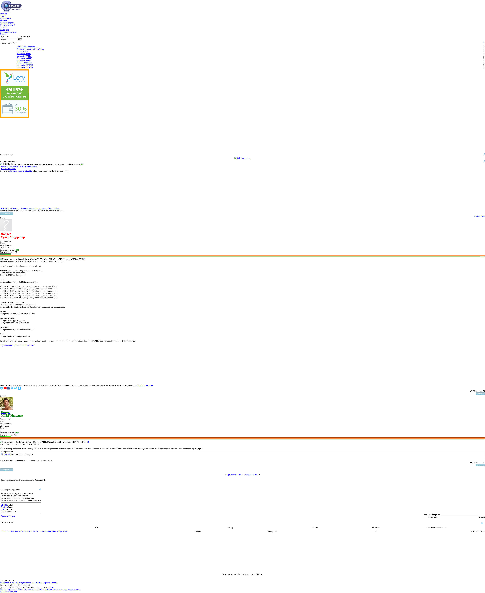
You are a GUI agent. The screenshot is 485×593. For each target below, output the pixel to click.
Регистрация (5, 18)
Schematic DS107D (25, 65)
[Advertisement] (76, 135)
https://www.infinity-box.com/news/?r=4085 (17, 345)
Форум (3, 16)
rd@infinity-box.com (144, 385)
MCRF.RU (4, 208)
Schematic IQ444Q (24, 58)
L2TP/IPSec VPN (8, 169)
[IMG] (3, 509)
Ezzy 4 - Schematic (24, 63)
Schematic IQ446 (24, 56)
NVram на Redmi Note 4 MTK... (30, 49)
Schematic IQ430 (24, 60)
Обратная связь (7, 583)
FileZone (3, 20)
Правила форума (7, 23)
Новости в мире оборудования (34, 208)
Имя (2, 37)
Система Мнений (7, 25)
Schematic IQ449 (24, 54)
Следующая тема (251, 474)
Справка (3, 27)
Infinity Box (54, 208)
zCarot (50, 587)
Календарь (4, 30)
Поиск (3, 34)
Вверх (54, 583)
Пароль (3, 40)
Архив (47, 583)
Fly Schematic (22, 51)
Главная (3, 14)
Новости (15, 208)
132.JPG (7, 454)
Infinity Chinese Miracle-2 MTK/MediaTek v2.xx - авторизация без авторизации (34, 531)
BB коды (4, 505)
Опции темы (479, 216)
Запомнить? (24, 37)
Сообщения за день (8, 32)
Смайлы (4, 507)
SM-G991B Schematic (26, 47)
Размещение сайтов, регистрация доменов (19, 166)
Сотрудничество (23, 583)
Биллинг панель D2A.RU (20, 171)
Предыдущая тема (234, 474)
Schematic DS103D (25, 67)
